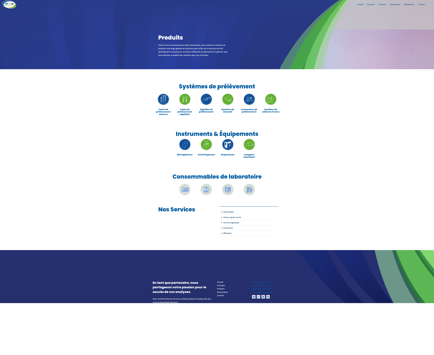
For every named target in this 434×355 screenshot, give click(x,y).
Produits (221, 289)
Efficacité (227, 233)
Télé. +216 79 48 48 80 (261, 289)
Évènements (222, 292)
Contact (220, 295)
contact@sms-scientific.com (264, 292)
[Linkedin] (268, 296)
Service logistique (231, 222)
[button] (249, 212)
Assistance (228, 228)
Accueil (220, 282)
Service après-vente (232, 217)
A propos (221, 285)
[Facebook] (253, 296)
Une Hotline (228, 212)
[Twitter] (258, 296)
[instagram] (263, 296)
